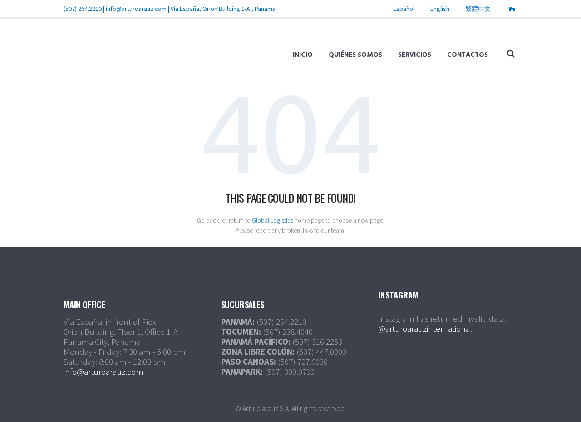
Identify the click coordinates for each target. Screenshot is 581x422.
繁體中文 (478, 9)
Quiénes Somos (355, 55)
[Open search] (510, 53)
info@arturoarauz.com (136, 9)
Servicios (414, 55)
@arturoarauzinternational (425, 328)
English (439, 9)
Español (403, 9)
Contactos (467, 55)
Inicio (303, 55)
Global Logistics (272, 220)
